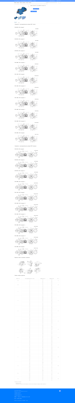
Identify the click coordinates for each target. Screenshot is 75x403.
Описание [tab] (15, 22)
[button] (28, 6)
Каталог (18, 2)
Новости (21, 2)
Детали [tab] (19, 22)
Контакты (30, 2)
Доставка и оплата (25, 2)
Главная (15, 2)
